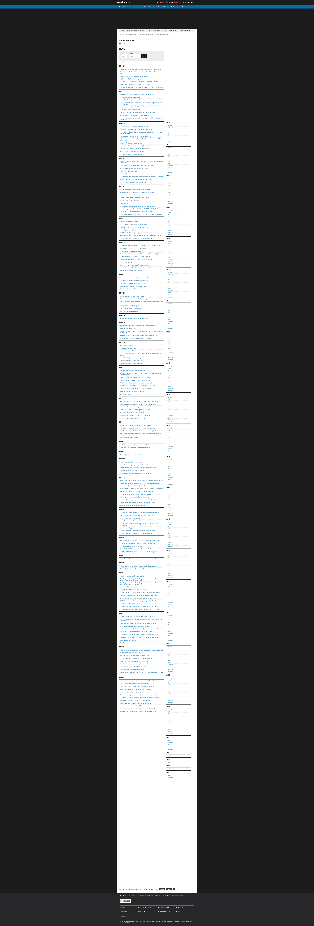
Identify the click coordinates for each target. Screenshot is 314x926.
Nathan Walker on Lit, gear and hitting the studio (135, 168)
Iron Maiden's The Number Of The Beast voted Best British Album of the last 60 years (141, 132)
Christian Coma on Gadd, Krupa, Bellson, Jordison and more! (138, 664)
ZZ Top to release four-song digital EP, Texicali (134, 126)
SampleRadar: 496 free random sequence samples (135, 473)
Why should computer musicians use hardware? (135, 626)
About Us (122, 907)
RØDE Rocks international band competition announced (137, 686)
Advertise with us (143, 911)
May (169, 134)
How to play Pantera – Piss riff (129, 394)
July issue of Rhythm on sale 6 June (130, 79)
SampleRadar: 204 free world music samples (133, 590)
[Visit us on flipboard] (177, 2)
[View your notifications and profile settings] (188, 2)
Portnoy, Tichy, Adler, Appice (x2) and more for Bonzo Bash (138, 595)
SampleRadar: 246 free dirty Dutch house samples (135, 338)
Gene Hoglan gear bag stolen (129, 643)
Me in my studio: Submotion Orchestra (132, 391)
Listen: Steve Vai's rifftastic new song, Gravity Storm (136, 146)
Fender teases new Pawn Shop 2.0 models (133, 706)
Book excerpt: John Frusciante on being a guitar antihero (137, 94)
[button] (194, 2)
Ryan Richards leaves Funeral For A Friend (133, 283)
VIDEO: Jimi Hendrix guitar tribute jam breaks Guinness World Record (141, 650)
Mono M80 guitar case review (129, 171)
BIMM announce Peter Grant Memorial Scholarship (136, 689)
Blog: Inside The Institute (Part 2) (130, 438)
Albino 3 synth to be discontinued (130, 521)
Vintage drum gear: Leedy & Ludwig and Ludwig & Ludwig (137, 112)
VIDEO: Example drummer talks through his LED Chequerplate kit (140, 245)
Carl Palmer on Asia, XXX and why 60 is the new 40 (135, 136)
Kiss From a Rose (185, 30)
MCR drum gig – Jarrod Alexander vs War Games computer (138, 386)
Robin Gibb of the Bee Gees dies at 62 (131, 309)
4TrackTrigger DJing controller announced (133, 182)
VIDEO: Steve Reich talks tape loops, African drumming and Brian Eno (141, 177)
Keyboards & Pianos (162, 7)
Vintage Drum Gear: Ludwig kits (129, 306)
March (169, 130)
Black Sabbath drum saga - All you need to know (135, 233)
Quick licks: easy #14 (126, 345)
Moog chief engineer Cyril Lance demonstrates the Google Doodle (140, 235)
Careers (178, 911)
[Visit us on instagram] (172, 2)
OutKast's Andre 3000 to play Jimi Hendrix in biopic (135, 549)
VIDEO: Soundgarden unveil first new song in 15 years (136, 616)
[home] (119, 6)
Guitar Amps (175, 7)
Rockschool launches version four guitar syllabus (135, 265)
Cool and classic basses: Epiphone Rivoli (132, 692)
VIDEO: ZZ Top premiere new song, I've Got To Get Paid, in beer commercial (139, 524)
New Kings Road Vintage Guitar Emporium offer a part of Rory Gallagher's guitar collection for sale (139, 579)
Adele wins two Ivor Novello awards (131, 351)
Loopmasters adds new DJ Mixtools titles (132, 470)
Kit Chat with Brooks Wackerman (130, 97)
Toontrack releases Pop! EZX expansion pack (133, 248)
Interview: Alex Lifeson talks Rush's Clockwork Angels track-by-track (141, 214)
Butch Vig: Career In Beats (128, 230)
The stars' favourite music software (131, 143)
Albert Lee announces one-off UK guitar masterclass (136, 278)
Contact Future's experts (145, 907)
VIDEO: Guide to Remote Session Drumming (133, 76)
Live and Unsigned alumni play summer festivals (135, 189)
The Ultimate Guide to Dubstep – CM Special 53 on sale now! (138, 467)
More (183, 7)
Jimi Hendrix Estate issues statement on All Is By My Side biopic (139, 483)
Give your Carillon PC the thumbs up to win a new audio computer (140, 401)
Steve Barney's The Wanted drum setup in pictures (135, 377)
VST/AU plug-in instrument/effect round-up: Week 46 (136, 238)
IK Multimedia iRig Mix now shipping (131, 271)
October (170, 168)
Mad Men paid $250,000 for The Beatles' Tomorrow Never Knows (140, 540)
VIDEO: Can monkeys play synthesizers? (132, 154)
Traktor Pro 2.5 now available (129, 222)
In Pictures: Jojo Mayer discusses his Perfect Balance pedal (138, 623)
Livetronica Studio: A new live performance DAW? (135, 407)
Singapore (168, 889)
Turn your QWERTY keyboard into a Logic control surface (137, 503)
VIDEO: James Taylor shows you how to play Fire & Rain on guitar (140, 513)
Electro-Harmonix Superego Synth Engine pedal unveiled (137, 530)
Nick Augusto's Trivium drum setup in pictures (134, 115)
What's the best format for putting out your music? (135, 195)
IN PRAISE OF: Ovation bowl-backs (130, 251)
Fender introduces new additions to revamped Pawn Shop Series (140, 681)
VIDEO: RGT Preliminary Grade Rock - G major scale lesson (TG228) (140, 609)
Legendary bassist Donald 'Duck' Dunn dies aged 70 (136, 448)
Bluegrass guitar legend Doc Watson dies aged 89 (135, 107)
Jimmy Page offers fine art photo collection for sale (135, 370)
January (170, 125)
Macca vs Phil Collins (154, 30)
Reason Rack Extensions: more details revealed (134, 661)
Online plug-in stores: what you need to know (134, 289)
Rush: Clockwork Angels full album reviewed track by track (138, 559)
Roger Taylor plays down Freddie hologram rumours (136, 703)
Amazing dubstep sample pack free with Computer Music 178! (139, 634)
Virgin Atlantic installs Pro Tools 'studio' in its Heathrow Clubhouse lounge (140, 354)
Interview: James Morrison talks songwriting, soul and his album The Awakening (141, 619)
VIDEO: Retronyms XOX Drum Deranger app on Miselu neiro (138, 601)
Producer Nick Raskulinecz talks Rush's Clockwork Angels (137, 543)
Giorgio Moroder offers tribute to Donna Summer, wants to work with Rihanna (141, 302)
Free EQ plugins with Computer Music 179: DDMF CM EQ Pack (139, 209)
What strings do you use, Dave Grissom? (132, 486)
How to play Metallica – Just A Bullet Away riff (134, 318)
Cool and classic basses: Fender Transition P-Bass (135, 148)
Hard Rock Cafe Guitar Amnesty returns (132, 151)
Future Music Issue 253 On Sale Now (131, 360)
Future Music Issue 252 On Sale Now (131, 363)
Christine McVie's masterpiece (135, 30)
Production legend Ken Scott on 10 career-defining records (138, 445)
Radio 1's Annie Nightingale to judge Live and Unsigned (137, 465)
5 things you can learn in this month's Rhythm (134, 227)
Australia (162, 889)
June (169, 136)
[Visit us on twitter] (169, 2)
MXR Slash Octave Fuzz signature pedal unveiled (135, 700)
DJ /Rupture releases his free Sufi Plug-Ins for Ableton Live (138, 404)
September (170, 165)
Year (122, 53)
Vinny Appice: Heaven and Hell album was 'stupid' (135, 497)
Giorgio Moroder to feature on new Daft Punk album (136, 179)
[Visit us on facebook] (167, 2)
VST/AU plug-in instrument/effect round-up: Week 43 (136, 658)
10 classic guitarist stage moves (129, 200)
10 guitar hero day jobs (127, 528)
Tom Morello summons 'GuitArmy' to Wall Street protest (137, 709)
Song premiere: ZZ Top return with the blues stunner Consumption (140, 69)
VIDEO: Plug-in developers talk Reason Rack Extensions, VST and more (141, 87)
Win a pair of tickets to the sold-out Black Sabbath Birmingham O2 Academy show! (140, 434)
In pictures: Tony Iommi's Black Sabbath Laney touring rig (138, 326)
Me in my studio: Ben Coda (128, 328)
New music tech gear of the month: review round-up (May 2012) (139, 695)
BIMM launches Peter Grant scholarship (132, 670)
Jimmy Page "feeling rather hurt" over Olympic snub (136, 100)
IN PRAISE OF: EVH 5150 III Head (130, 653)
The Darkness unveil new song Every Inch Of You (135, 84)
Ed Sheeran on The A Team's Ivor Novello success (135, 257)
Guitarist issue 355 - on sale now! (130, 604)
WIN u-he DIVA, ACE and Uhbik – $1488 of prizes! (135, 656)
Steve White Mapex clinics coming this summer (134, 358)
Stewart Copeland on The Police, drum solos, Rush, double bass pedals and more (141, 162)
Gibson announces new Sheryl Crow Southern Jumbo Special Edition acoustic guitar (141, 374)
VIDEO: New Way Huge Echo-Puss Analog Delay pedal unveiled (139, 82)
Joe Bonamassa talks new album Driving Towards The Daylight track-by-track (142, 673)
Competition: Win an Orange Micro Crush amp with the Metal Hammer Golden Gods (141, 331)
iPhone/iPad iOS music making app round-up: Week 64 (136, 491)
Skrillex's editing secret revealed (130, 518)
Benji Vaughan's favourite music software (133, 174)
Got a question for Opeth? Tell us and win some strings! (137, 192)
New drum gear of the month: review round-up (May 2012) (138, 711)
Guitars (134, 7)
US (173, 889)
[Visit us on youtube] (175, 2)
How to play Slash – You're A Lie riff (131, 455)
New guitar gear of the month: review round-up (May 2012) (138, 598)
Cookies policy (123, 911)
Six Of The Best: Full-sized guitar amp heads (133, 224)
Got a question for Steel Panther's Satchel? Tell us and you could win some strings (141, 103)
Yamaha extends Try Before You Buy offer (133, 667)
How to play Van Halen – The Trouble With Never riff (136, 569)
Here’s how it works (164, 34)
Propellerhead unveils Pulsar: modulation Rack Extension (137, 268)
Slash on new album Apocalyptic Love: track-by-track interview (139, 494)
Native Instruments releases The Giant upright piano (136, 299)
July (169, 139)
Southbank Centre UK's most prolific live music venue (136, 129)
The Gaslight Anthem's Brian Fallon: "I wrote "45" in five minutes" (140, 637)
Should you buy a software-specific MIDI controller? (136, 380)
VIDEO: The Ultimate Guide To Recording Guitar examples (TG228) (140, 592)
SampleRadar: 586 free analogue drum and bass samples (137, 206)
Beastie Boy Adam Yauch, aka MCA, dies (132, 576)
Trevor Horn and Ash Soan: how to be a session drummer (137, 428)
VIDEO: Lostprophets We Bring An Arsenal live (134, 280)
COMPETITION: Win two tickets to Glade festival (134, 198)
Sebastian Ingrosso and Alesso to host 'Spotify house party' (138, 415)
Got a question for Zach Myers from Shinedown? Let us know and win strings (141, 72)
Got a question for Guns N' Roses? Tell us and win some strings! (139, 254)
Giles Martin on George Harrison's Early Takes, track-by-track (139, 335)
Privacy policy (179, 907)
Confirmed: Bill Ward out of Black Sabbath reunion (135, 388)
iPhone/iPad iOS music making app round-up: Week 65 (136, 212)
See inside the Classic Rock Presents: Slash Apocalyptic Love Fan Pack (141, 629)
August (169, 141)
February (170, 127)
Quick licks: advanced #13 (128, 640)
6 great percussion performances (130, 109)
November (170, 170)
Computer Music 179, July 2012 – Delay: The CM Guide (136, 259)
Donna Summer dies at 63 (128, 348)
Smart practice (124, 203)
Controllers (143, 7)
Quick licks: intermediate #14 (129, 311)
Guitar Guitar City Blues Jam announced (132, 412)
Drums (151, 7)
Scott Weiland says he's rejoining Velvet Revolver (135, 410)
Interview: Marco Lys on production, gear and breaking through (139, 500)
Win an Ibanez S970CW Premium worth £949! (134, 286)
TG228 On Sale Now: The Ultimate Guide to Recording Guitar (138, 431)
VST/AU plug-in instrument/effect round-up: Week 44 (136, 533)
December (170, 172)
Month (132, 53)
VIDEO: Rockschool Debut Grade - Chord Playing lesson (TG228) (139, 606)
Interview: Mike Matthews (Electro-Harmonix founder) (136, 165)
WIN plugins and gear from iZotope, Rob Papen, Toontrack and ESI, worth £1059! (140, 139)
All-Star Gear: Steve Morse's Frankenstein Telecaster (136, 425)
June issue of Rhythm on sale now (130, 587)
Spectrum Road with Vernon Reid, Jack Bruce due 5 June (137, 515)
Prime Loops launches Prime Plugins (131, 462)
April (169, 132)
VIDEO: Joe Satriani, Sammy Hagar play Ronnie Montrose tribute (139, 697)
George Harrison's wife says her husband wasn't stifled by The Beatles (141, 480)
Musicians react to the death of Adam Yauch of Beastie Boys (138, 566)
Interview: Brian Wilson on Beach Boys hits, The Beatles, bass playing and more (141, 118)
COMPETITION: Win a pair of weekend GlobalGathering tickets (139, 552)
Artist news (126, 7)
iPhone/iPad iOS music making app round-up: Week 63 (136, 632)
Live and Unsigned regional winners (131, 546)
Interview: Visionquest (127, 262)
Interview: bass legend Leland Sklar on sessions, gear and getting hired (142, 489)
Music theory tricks (170, 30)
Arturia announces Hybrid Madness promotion (134, 683)
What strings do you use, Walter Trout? (132, 296)
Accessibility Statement (163, 911)
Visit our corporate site (177, 895)
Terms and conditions (163, 907)
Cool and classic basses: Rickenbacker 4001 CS (134, 418)
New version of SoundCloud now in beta (132, 505)
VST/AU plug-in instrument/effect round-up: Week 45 (136, 383)
